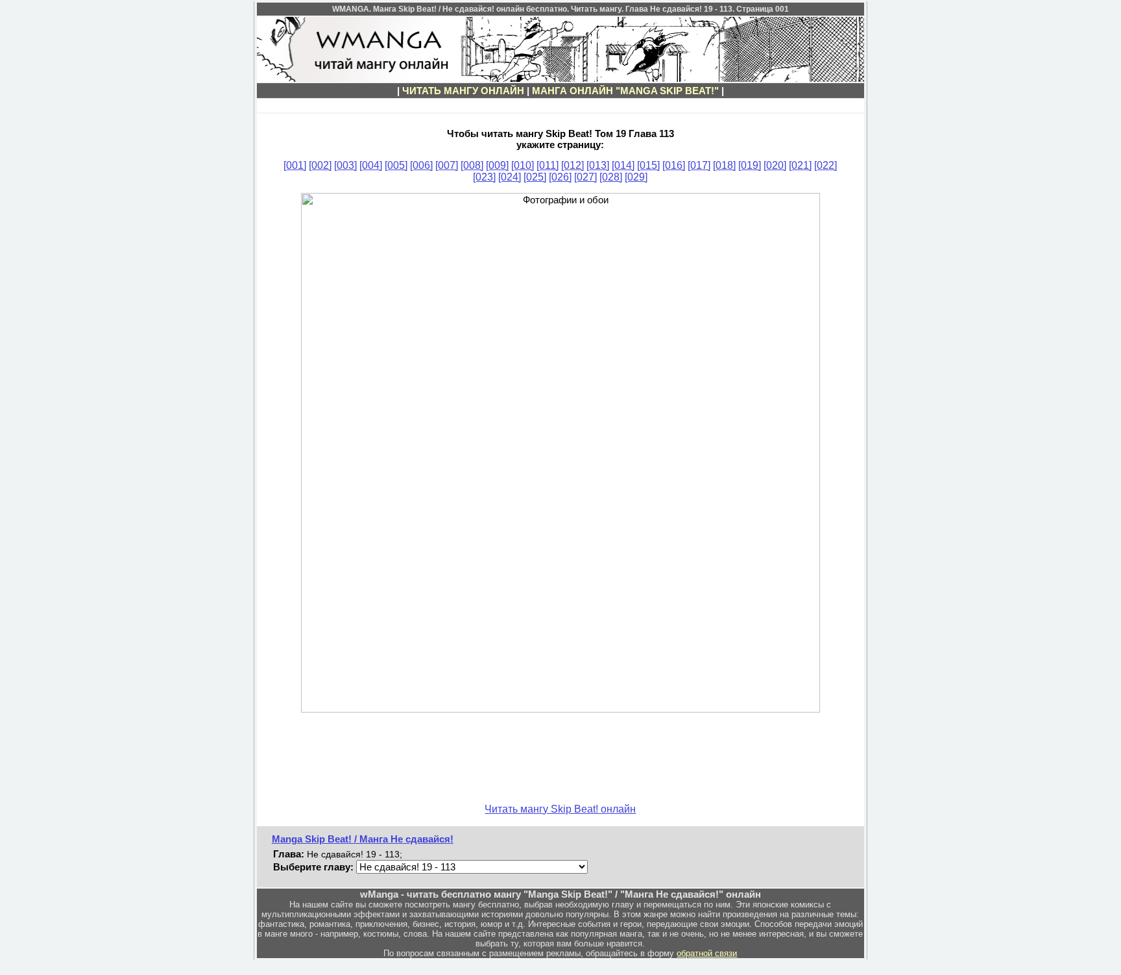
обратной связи (707, 953)
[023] (484, 177)
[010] (522, 165)
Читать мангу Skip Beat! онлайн (560, 809)
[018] (724, 165)
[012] (572, 165)
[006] (421, 165)
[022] (825, 165)
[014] (623, 165)
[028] (610, 177)
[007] (446, 165)
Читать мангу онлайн (463, 90)
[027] (585, 177)
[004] (370, 165)
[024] (509, 177)
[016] (673, 165)
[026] (560, 177)
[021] (800, 165)
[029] (636, 177)
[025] (535, 177)
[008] (472, 165)
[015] (648, 165)
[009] (497, 165)
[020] (775, 165)
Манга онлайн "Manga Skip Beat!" (625, 90)
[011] (547, 165)
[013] (597, 165)
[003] (345, 165)
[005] (396, 165)
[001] (294, 165)
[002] (320, 165)
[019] (749, 165)
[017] (699, 165)
